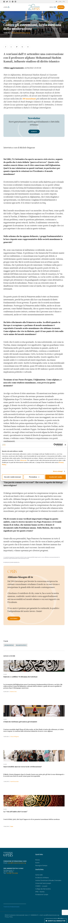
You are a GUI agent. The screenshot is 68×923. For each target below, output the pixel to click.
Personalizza (33, 477)
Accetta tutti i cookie (55, 477)
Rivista (37, 860)
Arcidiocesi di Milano (42, 878)
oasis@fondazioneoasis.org (17, 863)
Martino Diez (13, 691)
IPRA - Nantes (40, 892)
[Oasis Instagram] (10, 2)
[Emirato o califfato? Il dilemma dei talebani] (34, 666)
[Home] (34, 6)
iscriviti (34, 131)
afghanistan (9, 645)
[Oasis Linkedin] (16, 2)
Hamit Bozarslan (14, 781)
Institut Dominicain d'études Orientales (48, 880)
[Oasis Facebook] (4, 2)
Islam (5, 20)
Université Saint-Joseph (43, 883)
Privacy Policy (9, 917)
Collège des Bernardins (43, 889)
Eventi (37, 863)
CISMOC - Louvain (41, 886)
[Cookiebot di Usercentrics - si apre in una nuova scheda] (55, 444)
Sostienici (61, 7)
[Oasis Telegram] (13, 2)
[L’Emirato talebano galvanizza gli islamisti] (34, 711)
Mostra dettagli (58, 471)
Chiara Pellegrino (14, 736)
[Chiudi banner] (65, 444)
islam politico (21, 645)
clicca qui (23, 460)
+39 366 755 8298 (12, 873)
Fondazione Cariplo (41, 894)
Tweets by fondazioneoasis (11, 906)
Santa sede (39, 875)
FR (64, 1)
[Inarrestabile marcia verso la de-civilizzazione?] (34, 755)
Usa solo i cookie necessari (12, 477)
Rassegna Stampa (41, 865)
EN (60, 1)
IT (56, 1)
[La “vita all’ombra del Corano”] (34, 800)
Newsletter (56, 921)
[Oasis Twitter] (7, 2)
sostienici (13, 618)
